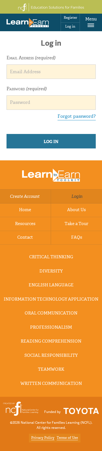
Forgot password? (77, 116)
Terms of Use (67, 438)
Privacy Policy (42, 438)
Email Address (31, 58)
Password (27, 89)
